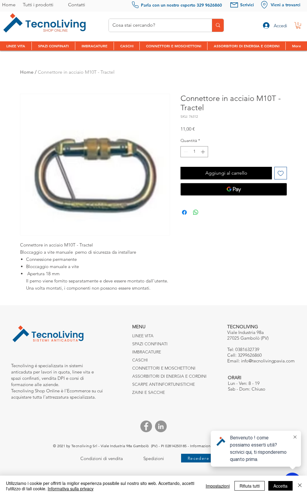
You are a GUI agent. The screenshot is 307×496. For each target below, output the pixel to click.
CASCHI (140, 360)
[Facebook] (146, 426)
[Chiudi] (299, 485)
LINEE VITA (143, 335)
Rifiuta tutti (250, 486)
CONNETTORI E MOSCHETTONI (163, 368)
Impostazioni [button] (218, 486)
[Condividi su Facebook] (184, 212)
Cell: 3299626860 (244, 355)
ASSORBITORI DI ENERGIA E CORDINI (168, 376)
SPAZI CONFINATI (150, 344)
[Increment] (203, 151)
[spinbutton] (194, 151)
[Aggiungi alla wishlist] (280, 173)
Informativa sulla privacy (71, 489)
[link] (298, 25)
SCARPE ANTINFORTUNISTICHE (163, 384)
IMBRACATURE (146, 352)
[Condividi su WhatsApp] (195, 212)
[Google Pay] (233, 189)
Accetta (280, 486)
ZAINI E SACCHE (148, 392)
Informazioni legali (206, 446)
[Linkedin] (161, 426)
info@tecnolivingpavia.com (268, 361)
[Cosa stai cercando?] (218, 25)
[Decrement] (185, 151)
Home (27, 72)
